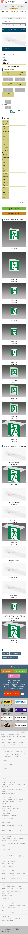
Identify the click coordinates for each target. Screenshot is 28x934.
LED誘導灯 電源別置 (15, 653)
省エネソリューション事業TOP (9, 784)
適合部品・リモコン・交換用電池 (10, 657)
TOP (5, 4)
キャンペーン (18, 801)
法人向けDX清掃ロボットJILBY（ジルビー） (12, 808)
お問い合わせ (14, 8)
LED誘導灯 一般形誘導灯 (10, 219)
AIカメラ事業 (5, 884)
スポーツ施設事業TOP (7, 838)
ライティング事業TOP (7, 742)
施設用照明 (5, 749)
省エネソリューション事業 (8, 782)
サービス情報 (5, 801)
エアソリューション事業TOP (9, 905)
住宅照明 (4, 774)
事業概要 (10, 4)
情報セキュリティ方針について (8, 736)
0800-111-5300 (11, 686)
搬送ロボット (13, 818)
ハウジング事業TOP (7, 851)
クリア (20, 24)
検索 (9, 24)
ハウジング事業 (6, 849)
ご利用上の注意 (18, 929)
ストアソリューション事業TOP (9, 863)
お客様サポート (21, 6)
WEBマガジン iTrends (21, 736)
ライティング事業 (6, 739)
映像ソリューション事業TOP (9, 873)
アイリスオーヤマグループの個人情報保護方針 (11, 928)
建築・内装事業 (6, 822)
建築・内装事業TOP (7, 825)
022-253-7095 (15, 682)
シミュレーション (20, 744)
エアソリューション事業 (8, 903)
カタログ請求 (15, 208)
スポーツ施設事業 (6, 836)
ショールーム (6, 6)
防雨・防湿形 (6, 653)
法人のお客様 (10, 2)
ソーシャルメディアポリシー (7, 929)
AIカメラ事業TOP (6, 886)
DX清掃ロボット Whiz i (7, 806)
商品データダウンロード (8, 888)
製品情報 (16, 4)
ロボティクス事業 (6, 797)
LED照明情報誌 (11, 744)
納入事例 (22, 4)
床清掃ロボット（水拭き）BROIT (9, 810)
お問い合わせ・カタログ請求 (8, 734)
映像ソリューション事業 (8, 871)
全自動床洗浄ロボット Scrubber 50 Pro (11, 811)
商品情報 (21, 742)
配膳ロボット (5, 818)
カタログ (13, 6)
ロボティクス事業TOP (7, 799)
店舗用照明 (5, 760)
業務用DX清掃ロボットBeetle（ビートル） (11, 815)
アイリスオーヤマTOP (6, 732)
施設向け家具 (5, 916)
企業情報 (23, 732)
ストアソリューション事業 (8, 861)
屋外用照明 (5, 768)
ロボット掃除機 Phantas (8, 813)
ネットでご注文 (16, 732)
